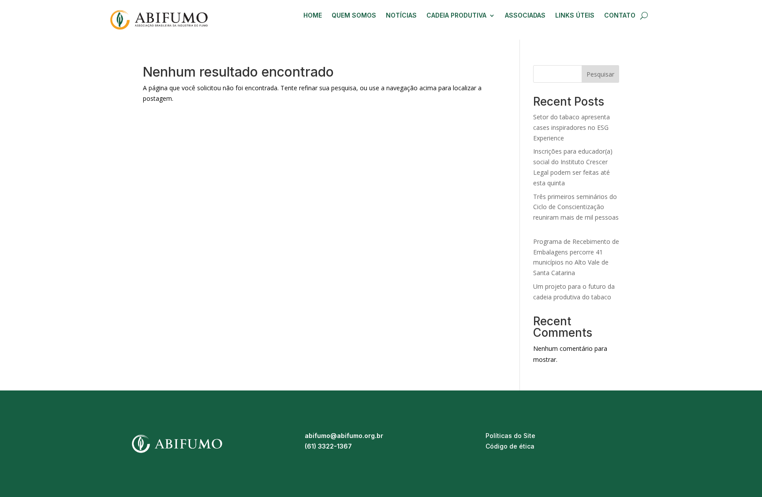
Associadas (525, 15)
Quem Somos (354, 15)
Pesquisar (600, 74)
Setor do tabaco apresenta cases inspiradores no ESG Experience (571, 127)
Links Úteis (574, 15)
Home (312, 15)
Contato (619, 15)
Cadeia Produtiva (456, 15)
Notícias (401, 15)
